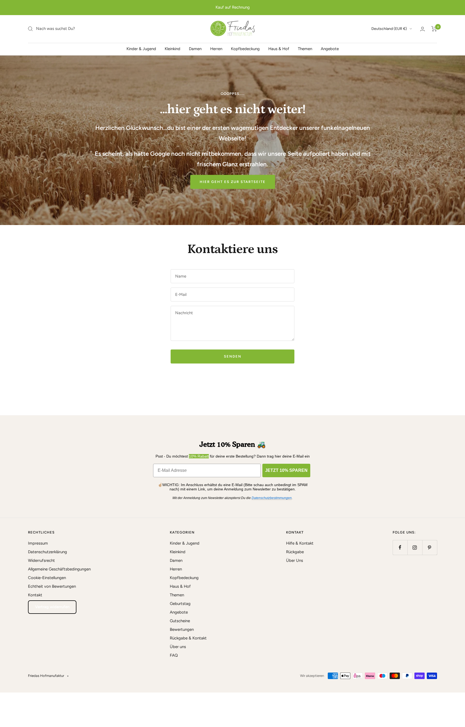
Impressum (38, 543)
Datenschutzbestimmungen (272, 498)
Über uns (178, 646)
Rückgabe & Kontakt (188, 638)
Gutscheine (180, 620)
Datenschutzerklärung (47, 551)
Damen (195, 48)
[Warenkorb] (434, 29)
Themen (305, 48)
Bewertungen (182, 629)
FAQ (174, 655)
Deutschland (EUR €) (389, 28)
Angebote (330, 48)
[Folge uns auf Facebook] (400, 547)
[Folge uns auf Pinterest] (429, 547)
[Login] (422, 29)
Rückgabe (295, 551)
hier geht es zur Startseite (233, 182)
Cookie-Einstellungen (47, 577)
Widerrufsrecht (41, 560)
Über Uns (294, 560)
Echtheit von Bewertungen (52, 586)
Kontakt (35, 595)
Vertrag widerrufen (52, 606)
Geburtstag (180, 603)
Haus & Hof (278, 48)
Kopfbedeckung (245, 48)
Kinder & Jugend (141, 48)
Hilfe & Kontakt (299, 543)
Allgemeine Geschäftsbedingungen (59, 569)
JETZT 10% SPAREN (286, 470)
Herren (216, 48)
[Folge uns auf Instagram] (414, 547)
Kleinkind (172, 48)
